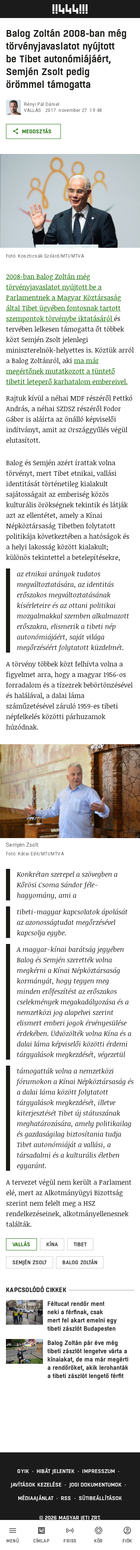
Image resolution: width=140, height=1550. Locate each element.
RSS (66, 1498)
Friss (70, 1541)
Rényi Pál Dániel (41, 104)
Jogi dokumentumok (95, 1485)
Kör (98, 1541)
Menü (12, 1541)
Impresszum (98, 1471)
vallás (32, 110)
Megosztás (37, 131)
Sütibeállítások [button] (100, 1498)
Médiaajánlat (35, 1498)
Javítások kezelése (36, 1485)
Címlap (41, 1541)
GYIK (23, 1471)
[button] (21, 1244)
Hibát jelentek (56, 1471)
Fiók (127, 1541)
